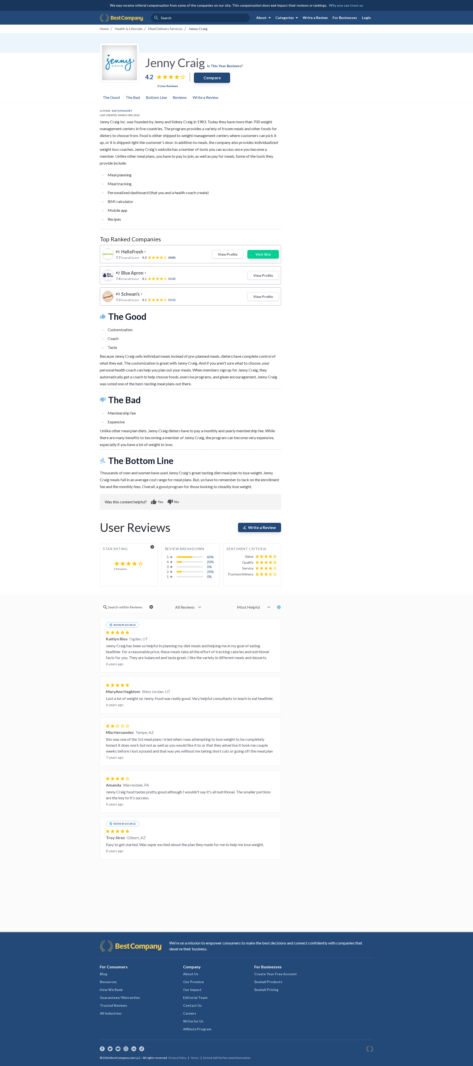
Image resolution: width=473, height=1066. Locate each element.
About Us (190, 974)
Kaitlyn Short (122, 110)
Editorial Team (195, 997)
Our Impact (192, 990)
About (264, 18)
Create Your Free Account (275, 974)
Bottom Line (156, 97)
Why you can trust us (346, 5)
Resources (108, 982)
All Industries (111, 1013)
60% (210, 557)
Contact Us (192, 1005)
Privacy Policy (177, 1058)
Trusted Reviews (113, 1005)
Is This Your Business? (225, 66)
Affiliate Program (197, 1029)
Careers (189, 1013)
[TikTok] (141, 1048)
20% (210, 562)
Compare (212, 77)
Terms (194, 1058)
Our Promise (193, 982)
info (152, 547)
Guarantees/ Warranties (120, 997)
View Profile (227, 254)
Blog (103, 974)
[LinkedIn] (133, 1048)
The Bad (133, 97)
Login (366, 17)
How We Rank (111, 990)
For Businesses (345, 17)
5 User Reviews (167, 86)
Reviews (180, 97)
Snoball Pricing (266, 990)
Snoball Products (268, 982)
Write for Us (193, 1021)
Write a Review (315, 17)
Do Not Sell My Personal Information (227, 1058)
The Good (111, 97)
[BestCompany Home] (121, 18)
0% (209, 567)
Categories (287, 18)
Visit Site (263, 254)
